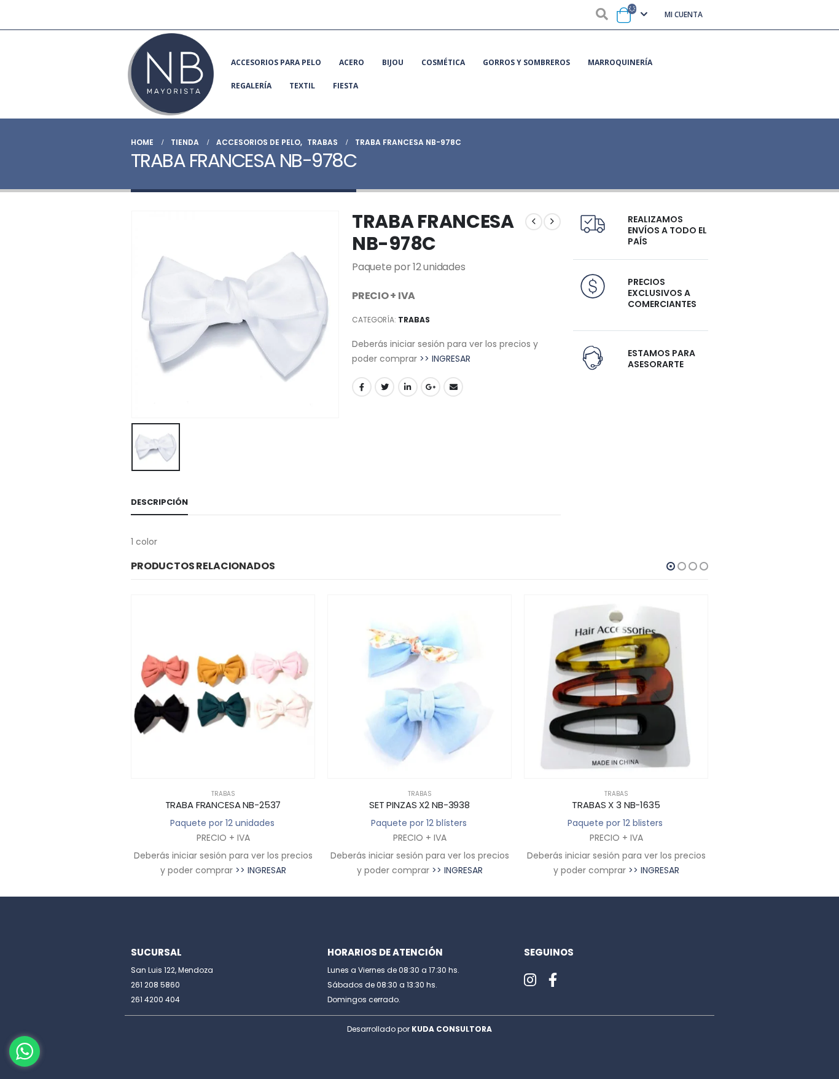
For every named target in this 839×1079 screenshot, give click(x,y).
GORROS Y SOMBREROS (526, 62)
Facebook (362, 387)
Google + (430, 387)
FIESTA (345, 85)
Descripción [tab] (159, 502)
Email (453, 387)
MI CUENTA (684, 14)
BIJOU (393, 62)
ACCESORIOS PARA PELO (276, 62)
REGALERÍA (251, 85)
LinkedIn (408, 387)
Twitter (384, 387)
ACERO (351, 62)
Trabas (414, 319)
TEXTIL (302, 85)
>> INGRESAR (444, 359)
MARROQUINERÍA (620, 62)
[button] (670, 566)
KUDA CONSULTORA (452, 1029)
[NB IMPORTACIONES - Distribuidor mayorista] (171, 74)
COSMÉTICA (443, 62)
